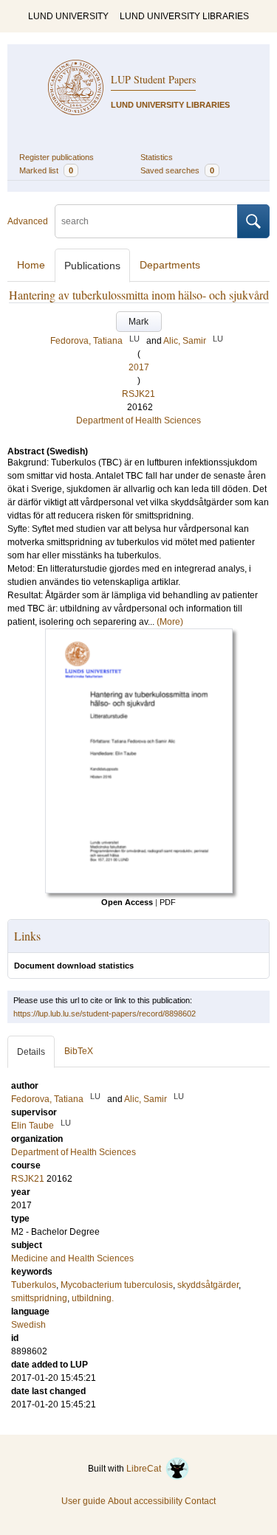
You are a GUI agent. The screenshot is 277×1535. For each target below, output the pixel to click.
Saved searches (177, 170)
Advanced (27, 221)
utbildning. (93, 1298)
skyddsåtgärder (208, 1285)
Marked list (46, 170)
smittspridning (39, 1298)
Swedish (28, 1325)
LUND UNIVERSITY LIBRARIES (184, 16)
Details (31, 1052)
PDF (168, 902)
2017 (139, 367)
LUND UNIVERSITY (68, 16)
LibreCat (145, 1468)
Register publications (56, 157)
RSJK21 (138, 394)
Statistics (156, 157)
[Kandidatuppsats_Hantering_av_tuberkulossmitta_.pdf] (139, 890)
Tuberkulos (33, 1285)
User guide (83, 1501)
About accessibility (145, 1501)
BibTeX (78, 1051)
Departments (170, 265)
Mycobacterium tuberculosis (117, 1285)
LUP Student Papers (153, 79)
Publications (92, 265)
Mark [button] (138, 321)
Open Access (127, 902)
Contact (200, 1501)
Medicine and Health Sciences (72, 1258)
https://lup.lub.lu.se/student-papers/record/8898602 (104, 1013)
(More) (170, 622)
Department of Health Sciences (138, 420)
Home (31, 265)
